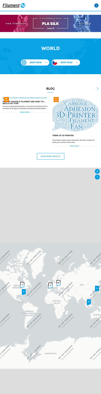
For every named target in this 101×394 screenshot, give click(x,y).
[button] (24, 292)
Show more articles (50, 156)
